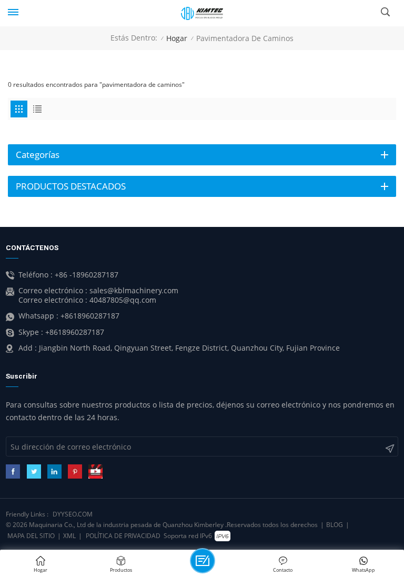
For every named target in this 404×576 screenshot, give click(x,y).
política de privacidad (123, 535)
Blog (334, 524)
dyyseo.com (73, 514)
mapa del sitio (31, 535)
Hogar (176, 38)
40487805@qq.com (122, 300)
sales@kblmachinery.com (133, 290)
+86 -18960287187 (86, 275)
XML (69, 535)
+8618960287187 (89, 316)
